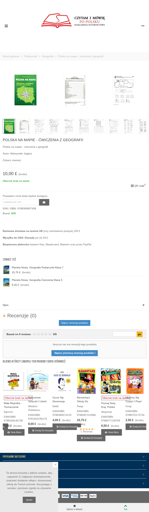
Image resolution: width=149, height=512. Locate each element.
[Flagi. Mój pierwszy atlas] (118, 270)
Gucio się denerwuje (59, 399)
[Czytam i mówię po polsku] (74, 25)
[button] (74, 305)
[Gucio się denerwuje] (62, 381)
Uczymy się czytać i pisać (134, 399)
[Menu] (6, 25)
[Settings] (142, 25)
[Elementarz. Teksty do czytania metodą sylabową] (86, 381)
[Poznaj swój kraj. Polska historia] (111, 381)
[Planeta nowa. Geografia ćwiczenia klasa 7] (118, 282)
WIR (13, 213)
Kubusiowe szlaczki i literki (37, 399)
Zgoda (29, 500)
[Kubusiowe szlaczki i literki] (38, 381)
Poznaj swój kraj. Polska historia (108, 407)
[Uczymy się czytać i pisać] (135, 381)
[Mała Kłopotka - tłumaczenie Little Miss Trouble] (13, 381)
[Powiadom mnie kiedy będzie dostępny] (44, 202)
